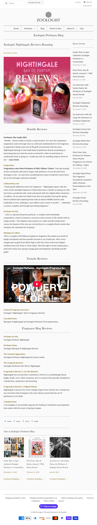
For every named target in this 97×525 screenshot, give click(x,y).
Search (61, 501)
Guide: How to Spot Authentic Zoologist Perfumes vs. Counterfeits (13, 464)
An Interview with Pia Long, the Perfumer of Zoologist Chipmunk (82, 117)
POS (45, 512)
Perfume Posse (10, 345)
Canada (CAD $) (34, 2)
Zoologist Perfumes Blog (48, 35)
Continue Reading (11, 479)
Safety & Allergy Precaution (72, 498)
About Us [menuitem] (71, 28)
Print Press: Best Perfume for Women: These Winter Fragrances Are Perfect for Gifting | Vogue (82, 158)
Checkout (87, 6)
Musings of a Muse (12, 233)
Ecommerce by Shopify (58, 512)
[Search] (6, 3)
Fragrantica (9, 165)
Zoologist (39, 512)
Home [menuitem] (16, 28)
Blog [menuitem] (42, 28)
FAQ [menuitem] (81, 28)
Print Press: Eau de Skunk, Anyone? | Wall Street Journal (35, 464)
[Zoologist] (48, 17)
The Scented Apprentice (14, 354)
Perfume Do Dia (11, 211)
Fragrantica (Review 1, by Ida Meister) (21, 371)
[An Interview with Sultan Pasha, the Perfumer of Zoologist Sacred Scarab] (60, 447)
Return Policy (49, 501)
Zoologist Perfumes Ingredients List (43, 498)
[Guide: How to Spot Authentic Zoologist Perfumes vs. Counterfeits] (14, 447)
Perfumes (28, 28)
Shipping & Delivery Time (15, 498)
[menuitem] (30, 28)
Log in (78, 2)
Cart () (88, 2)
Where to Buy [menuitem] (55, 28)
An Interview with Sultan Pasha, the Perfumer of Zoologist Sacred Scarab (59, 464)
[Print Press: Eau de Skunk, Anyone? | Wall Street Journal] (37, 447)
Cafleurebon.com (11, 183)
